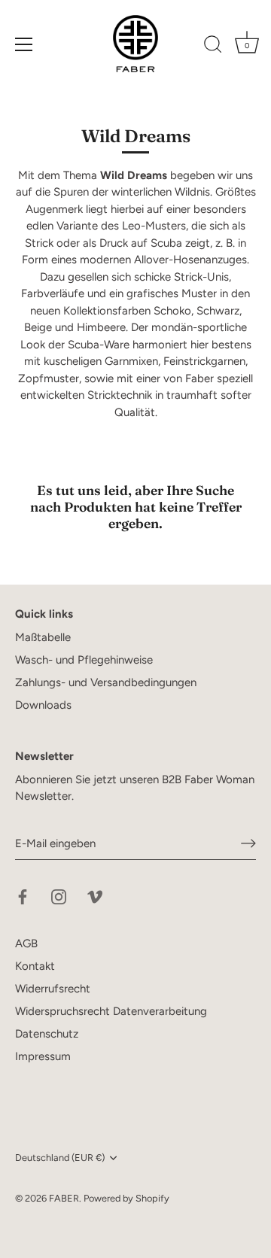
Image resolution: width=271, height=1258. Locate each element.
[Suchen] (213, 46)
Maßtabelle (43, 637)
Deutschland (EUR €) (60, 1157)
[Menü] (24, 44)
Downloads (43, 705)
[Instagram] (58, 896)
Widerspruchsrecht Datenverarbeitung (111, 1011)
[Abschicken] (248, 843)
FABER (64, 1198)
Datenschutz (46, 1034)
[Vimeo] (94, 896)
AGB (26, 943)
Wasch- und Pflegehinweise (84, 660)
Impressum (43, 1056)
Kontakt (35, 966)
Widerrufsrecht (52, 988)
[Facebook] (22, 896)
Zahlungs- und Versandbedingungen (105, 682)
